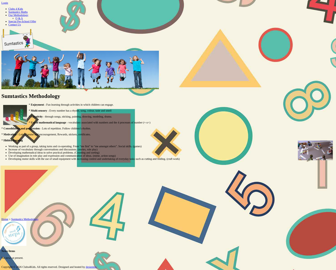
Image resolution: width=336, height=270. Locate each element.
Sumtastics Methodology (24, 219)
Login (4, 2)
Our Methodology (18, 15)
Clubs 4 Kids (15, 8)
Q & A (19, 18)
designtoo (91, 266)
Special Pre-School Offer (22, 21)
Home (4, 219)
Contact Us (14, 24)
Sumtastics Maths (18, 11)
